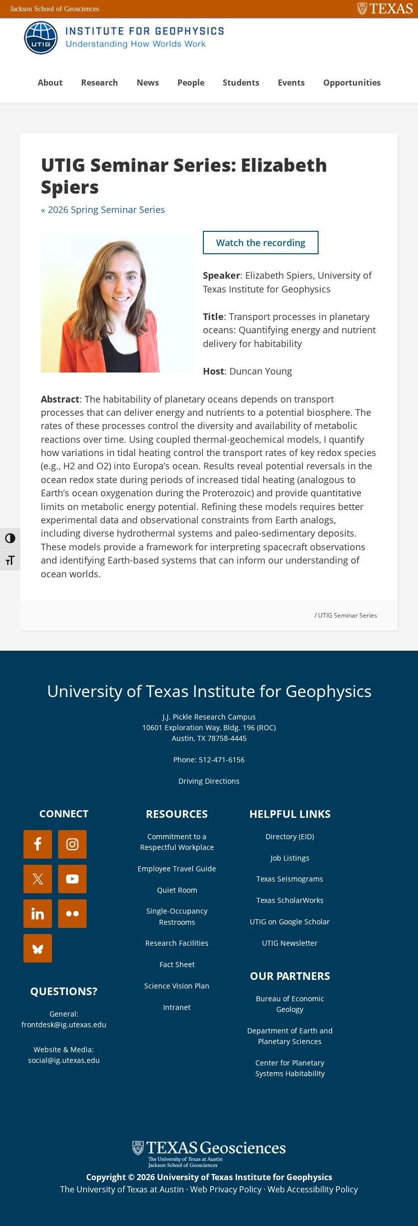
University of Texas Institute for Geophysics (209, 691)
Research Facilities (176, 943)
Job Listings (290, 858)
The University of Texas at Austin (122, 1189)
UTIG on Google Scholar (290, 921)
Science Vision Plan (177, 986)
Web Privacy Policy (226, 1189)
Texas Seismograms (289, 879)
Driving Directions (209, 781)
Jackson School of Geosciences (54, 9)
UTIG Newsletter (290, 943)
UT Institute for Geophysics (127, 38)
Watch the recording (260, 242)
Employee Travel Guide (177, 868)
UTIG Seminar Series (347, 615)
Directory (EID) (290, 836)
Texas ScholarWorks (290, 900)
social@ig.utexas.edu (64, 1060)
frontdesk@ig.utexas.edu (64, 1024)
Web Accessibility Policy (313, 1189)
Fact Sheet (177, 964)
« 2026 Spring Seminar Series (103, 209)
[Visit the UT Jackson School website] (209, 1164)
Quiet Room (177, 890)
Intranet (177, 1007)
